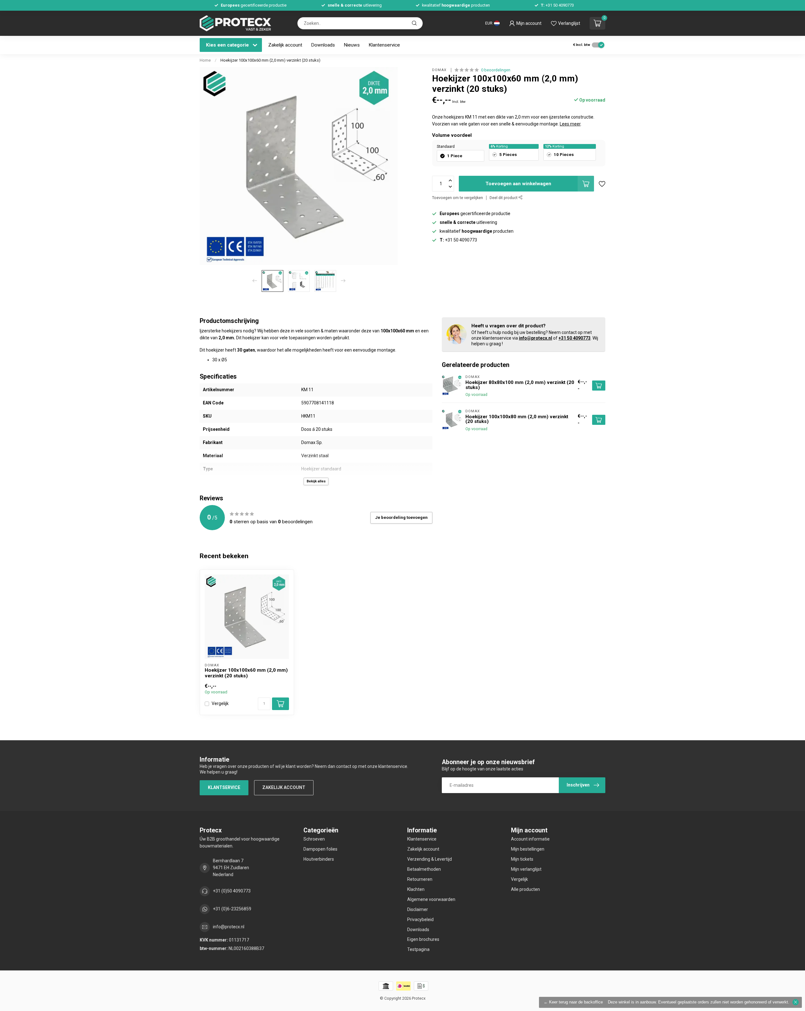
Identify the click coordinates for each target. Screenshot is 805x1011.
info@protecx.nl (535, 338)
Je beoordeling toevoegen (401, 517)
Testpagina (418, 949)
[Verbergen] (795, 1002)
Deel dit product (504, 197)
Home (205, 60)
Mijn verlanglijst (526, 869)
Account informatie (530, 839)
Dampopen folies (320, 849)
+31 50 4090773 (574, 338)
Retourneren (419, 879)
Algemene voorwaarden (431, 899)
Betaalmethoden (424, 869)
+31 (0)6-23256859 (232, 908)
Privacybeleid (420, 919)
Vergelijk (220, 703)
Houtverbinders (318, 859)
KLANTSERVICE (224, 787)
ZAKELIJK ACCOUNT (283, 787)
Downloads (323, 45)
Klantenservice (384, 45)
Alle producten (525, 889)
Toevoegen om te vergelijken (457, 197)
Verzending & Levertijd (429, 859)
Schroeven (314, 839)
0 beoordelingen (495, 70)
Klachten (416, 889)
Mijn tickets (522, 859)
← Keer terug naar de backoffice (573, 1002)
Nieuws (352, 45)
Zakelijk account (285, 45)
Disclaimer (417, 909)
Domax (440, 70)
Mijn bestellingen (527, 849)
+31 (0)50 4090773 (232, 890)
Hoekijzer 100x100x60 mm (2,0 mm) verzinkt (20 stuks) (270, 60)
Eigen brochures (423, 939)
